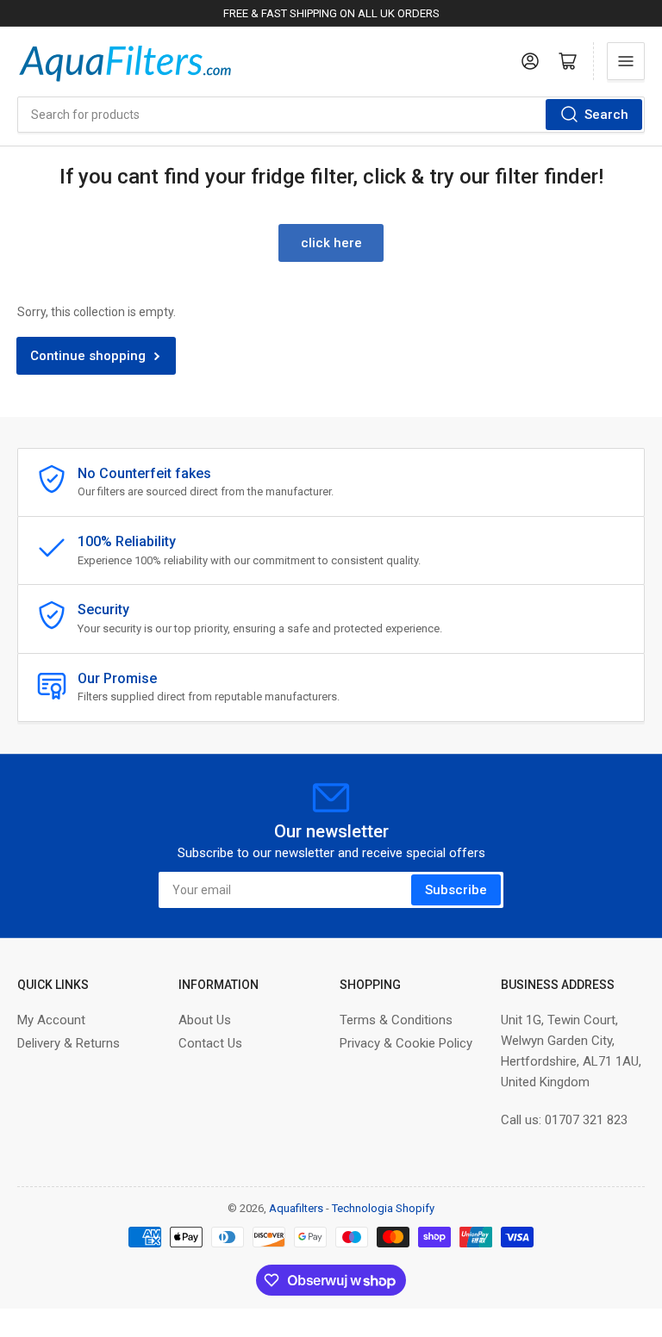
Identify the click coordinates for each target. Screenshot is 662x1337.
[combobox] (331, 114)
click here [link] (331, 243)
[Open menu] (626, 61)
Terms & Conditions (396, 1020)
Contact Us (210, 1043)
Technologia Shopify (383, 1208)
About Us (204, 1020)
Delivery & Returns (68, 1043)
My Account (51, 1020)
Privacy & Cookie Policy (406, 1043)
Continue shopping (88, 356)
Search (606, 114)
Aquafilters (296, 1208)
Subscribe (456, 890)
